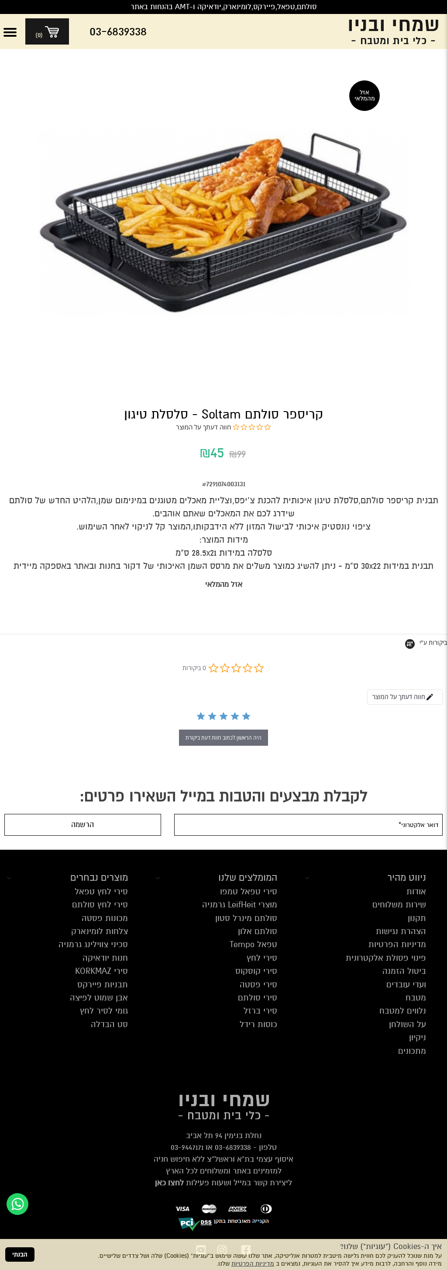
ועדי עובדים (406, 984)
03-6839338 (233, 1147)
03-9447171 (187, 1147)
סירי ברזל (260, 1011)
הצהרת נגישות (401, 931)
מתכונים (412, 1051)
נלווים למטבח (402, 1011)
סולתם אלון (257, 931)
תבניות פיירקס (102, 984)
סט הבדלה (109, 1024)
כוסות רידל (258, 1024)
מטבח (416, 998)
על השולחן (407, 1024)
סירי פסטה (258, 984)
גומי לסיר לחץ (104, 1011)
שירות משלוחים (399, 905)
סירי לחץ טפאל (101, 891)
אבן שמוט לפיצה (99, 998)
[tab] (405, 697)
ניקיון (417, 1037)
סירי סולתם (257, 998)
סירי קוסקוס (256, 971)
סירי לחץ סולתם (100, 905)
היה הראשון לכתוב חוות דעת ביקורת (223, 737)
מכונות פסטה (105, 918)
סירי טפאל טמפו (248, 891)
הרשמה (82, 824)
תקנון (417, 918)
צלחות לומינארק (99, 931)
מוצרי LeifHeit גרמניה (239, 905)
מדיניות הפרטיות (252, 1263)
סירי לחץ (262, 958)
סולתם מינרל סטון (246, 918)
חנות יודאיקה (105, 958)
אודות (416, 891)
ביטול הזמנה (404, 971)
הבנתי (20, 1254)
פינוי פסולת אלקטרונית (386, 958)
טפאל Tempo (253, 944)
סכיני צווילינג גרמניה (93, 944)
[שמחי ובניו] (387, 31)
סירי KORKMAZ (101, 971)
